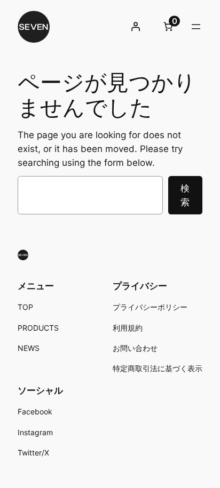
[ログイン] (135, 26)
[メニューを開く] (196, 26)
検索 (185, 195)
